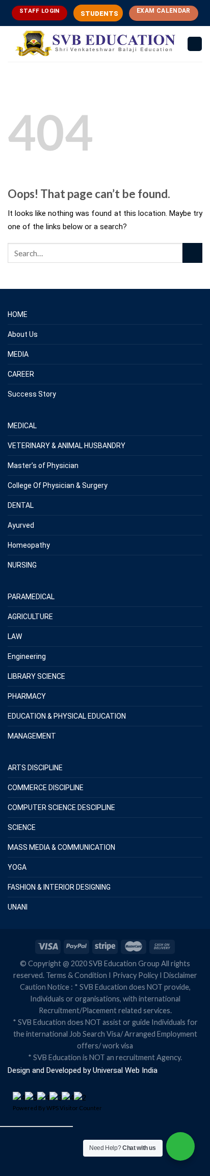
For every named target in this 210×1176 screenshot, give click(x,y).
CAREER (21, 374)
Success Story (32, 394)
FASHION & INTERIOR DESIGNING (59, 887)
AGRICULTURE (30, 616)
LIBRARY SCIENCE (36, 676)
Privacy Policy (135, 975)
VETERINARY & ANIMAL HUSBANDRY (66, 446)
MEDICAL (22, 426)
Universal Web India (124, 1070)
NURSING (22, 565)
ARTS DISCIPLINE (35, 768)
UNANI (18, 907)
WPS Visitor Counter (74, 1108)
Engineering (27, 656)
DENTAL (21, 505)
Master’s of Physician (43, 465)
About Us (23, 334)
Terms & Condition (76, 975)
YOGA (17, 867)
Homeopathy (29, 545)
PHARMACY (27, 696)
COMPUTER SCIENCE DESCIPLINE (61, 807)
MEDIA (18, 354)
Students (99, 13)
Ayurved (21, 525)
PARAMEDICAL (31, 597)
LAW (15, 636)
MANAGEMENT (32, 736)
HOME (18, 314)
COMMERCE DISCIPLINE (46, 787)
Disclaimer (180, 975)
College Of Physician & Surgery (58, 485)
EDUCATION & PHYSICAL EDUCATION (67, 716)
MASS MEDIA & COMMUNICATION (61, 847)
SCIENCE (22, 827)
